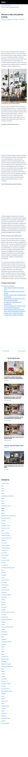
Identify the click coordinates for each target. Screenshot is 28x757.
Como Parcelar (5, 555)
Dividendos (4, 587)
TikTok (3, 711)
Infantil (3, 629)
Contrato (3, 572)
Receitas (3, 693)
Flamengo (3, 614)
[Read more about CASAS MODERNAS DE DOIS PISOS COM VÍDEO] (14, 457)
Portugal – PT (4, 681)
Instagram (3, 639)
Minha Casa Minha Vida (7, 666)
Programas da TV (5, 688)
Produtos (3, 686)
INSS (2, 636)
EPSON (3, 599)
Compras (3, 557)
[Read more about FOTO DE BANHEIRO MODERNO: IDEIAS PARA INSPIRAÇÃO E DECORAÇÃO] (14, 409)
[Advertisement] (14, 36)
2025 (5, 400)
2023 (2, 486)
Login (2, 654)
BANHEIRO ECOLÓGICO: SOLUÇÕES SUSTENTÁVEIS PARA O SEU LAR (13, 397)
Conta (2, 570)
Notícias (3, 674)
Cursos (3, 577)
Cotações (3, 575)
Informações (4, 634)
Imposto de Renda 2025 (7, 627)
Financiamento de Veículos (8, 612)
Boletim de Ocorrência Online (8, 515)
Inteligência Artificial (6, 641)
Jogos (2, 646)
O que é (3, 676)
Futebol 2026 (4, 617)
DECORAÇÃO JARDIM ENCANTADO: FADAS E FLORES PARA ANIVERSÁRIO (13, 377)
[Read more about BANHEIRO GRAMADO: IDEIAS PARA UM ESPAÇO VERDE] (14, 429)
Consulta (3, 562)
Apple (2, 503)
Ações (2, 498)
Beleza (3, 510)
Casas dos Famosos (6, 538)
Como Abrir (4, 543)
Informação (4, 632)
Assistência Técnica (6, 505)
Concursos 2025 (5, 560)
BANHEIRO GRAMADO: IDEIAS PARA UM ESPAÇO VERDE (14, 437)
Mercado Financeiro (6, 664)
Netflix (2, 671)
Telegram (3, 708)
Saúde (2, 696)
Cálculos (3, 523)
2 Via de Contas (5, 483)
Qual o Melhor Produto (6, 691)
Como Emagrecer (5, 548)
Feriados (3, 609)
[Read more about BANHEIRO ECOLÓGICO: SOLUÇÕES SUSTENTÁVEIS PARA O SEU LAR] (14, 389)
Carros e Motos (5, 533)
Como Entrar (4, 550)
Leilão (2, 651)
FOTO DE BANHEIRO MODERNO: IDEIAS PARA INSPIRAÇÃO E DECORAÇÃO (13, 417)
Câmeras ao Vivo (5, 528)
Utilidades (3, 716)
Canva (2, 530)
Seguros (3, 698)
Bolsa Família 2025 (6, 518)
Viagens (3, 720)
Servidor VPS (4, 701)
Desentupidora (5, 585)
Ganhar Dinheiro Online (6, 619)
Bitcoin (3, 513)
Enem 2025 (4, 597)
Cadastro (3, 520)
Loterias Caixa (4, 656)
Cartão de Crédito (5, 535)
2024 (2, 488)
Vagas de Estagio (5, 718)
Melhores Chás (5, 659)
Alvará (2, 501)
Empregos (3, 592)
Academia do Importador (7, 496)
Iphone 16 (3, 644)
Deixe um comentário (6, 19)
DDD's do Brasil (5, 580)
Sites (2, 703)
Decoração (6, 380)
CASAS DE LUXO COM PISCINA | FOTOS (13, 445)
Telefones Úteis (5, 706)
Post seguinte (22, 351)
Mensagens (4, 661)
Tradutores (4, 713)
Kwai (2, 649)
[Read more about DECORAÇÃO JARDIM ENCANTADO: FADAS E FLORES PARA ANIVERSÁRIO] (14, 368)
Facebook (3, 607)
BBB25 (3, 508)
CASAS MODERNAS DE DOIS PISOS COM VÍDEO (14, 466)
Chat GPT (3, 540)
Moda (2, 669)
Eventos (3, 602)
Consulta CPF (4, 565)
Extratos (3, 604)
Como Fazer (4, 552)
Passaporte (4, 678)
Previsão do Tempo (6, 683)
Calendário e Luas (5, 525)
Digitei (3, 2)
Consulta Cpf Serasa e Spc (7, 567)
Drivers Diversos (5, 590)
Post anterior (5, 351)
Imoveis (3, 624)
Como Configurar (5, 545)
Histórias (3, 622)
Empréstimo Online (6, 594)
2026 (2, 493)
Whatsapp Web (5, 723)
